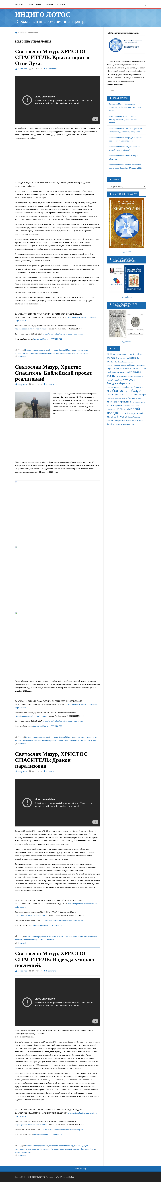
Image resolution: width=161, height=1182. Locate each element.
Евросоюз (134, 376)
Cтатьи (30, 4)
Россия (129, 387)
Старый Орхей (113, 394)
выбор (77, 350)
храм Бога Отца (117, 424)
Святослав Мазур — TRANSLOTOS (47, 339)
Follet (71, 1177)
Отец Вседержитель (132, 384)
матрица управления (24, 740)
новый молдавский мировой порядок (125, 414)
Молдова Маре (116, 383)
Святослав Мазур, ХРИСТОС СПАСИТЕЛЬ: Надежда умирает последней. (55, 959)
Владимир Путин (125, 376)
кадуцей (84, 1145)
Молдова (30, 353)
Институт (19, 4)
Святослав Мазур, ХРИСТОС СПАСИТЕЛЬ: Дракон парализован (51, 759)
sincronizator (122, 358)
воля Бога (127, 398)
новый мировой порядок (45, 353)
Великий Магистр (66, 350)
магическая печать (88, 737)
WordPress (60, 1177)
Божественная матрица (118, 365)
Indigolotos (22, 69)
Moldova (111, 354)
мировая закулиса (139, 402)
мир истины (125, 401)
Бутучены (53, 350)
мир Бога (112, 401)
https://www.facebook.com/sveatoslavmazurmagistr (63, 334)
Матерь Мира (117, 380)
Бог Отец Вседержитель (124, 362)
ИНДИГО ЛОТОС (43, 14)
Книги (38, 4)
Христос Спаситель (80, 353)
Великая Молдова (119, 372)
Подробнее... (126, 252)
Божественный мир (129, 368)
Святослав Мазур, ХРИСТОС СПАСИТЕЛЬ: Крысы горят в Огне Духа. (52, 57)
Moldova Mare (121, 354)
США (109, 391)
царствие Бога (128, 424)
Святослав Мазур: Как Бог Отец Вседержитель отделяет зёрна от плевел (123, 119)
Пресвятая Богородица (116, 387)
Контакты (61, 4)
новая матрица (129, 405)
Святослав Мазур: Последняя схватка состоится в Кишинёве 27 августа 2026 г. (125, 167)
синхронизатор (121, 420)
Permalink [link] (22, 356)
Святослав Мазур (63, 353)
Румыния (138, 387)
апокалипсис (117, 398)
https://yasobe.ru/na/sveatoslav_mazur (31, 329)
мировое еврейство (115, 405)
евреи (140, 398)
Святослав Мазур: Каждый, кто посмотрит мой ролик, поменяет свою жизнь (125, 107)
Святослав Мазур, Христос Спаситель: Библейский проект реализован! (53, 372)
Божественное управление (36, 350)
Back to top (81, 1168)
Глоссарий (49, 4)
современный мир (134, 420)
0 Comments (51, 69)
